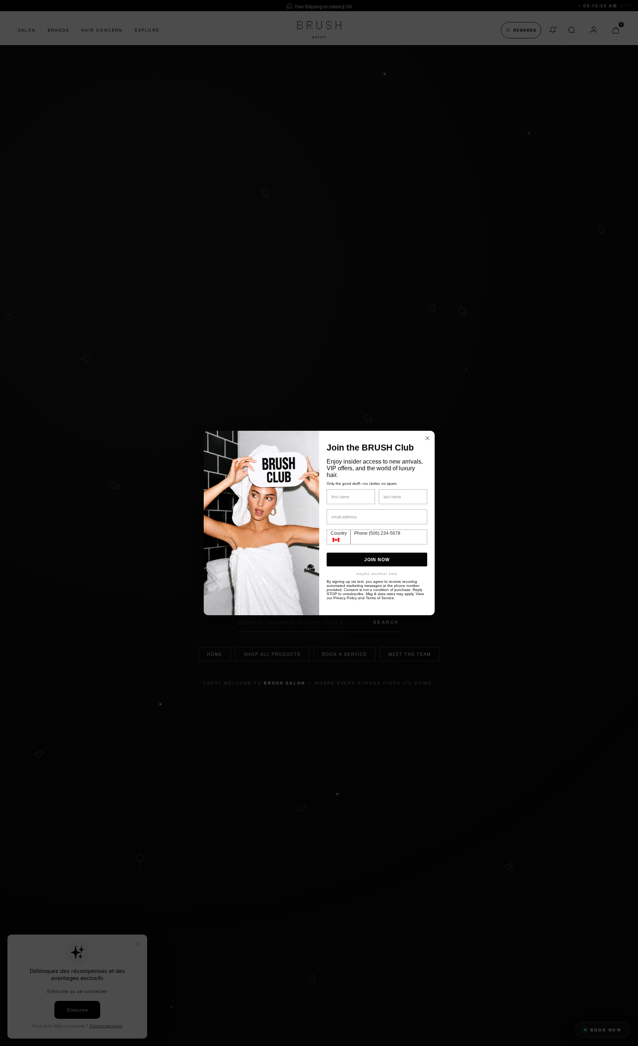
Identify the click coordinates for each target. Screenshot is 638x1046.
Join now (377, 559)
